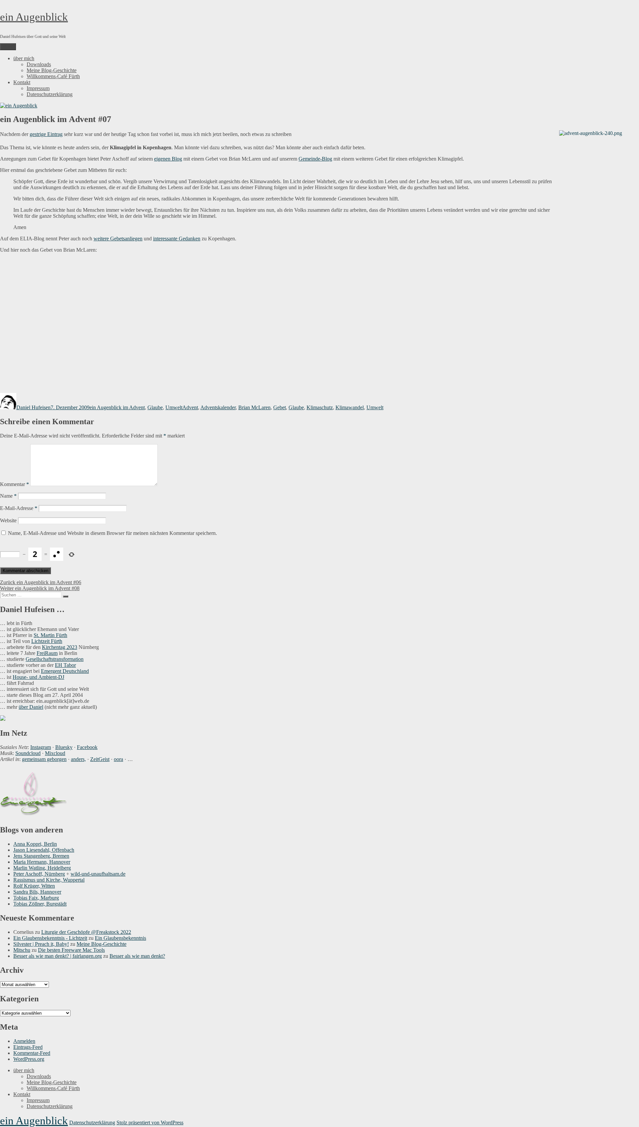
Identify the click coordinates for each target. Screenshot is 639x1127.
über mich (23, 58)
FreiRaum (47, 653)
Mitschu (21, 950)
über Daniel (31, 707)
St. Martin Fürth (50, 635)
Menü (8, 46)
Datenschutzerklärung (50, 94)
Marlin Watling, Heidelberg (42, 868)
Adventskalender (218, 407)
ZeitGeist (99, 759)
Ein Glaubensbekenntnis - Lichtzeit (50, 938)
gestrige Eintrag (46, 134)
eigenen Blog (168, 159)
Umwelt (173, 407)
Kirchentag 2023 (59, 647)
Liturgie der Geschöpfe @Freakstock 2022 (86, 932)
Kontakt (21, 82)
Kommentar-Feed (31, 1053)
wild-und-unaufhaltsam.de (98, 874)
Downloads (39, 64)
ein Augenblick (34, 17)
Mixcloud (55, 753)
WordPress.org (28, 1059)
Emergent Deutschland (65, 671)
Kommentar (14, 484)
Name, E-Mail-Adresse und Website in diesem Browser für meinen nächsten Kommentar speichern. (112, 533)
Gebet (279, 407)
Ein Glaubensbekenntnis (120, 938)
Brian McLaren (254, 407)
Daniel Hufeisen (33, 407)
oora (118, 759)
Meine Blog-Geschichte (52, 70)
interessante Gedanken (176, 238)
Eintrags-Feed (28, 1047)
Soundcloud (28, 753)
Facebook (87, 747)
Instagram (40, 747)
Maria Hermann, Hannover (41, 862)
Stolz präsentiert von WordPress (149, 1122)
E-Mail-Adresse (18, 508)
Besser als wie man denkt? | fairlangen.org (57, 956)
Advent (190, 407)
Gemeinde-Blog (315, 159)
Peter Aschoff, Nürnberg (39, 874)
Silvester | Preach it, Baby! (41, 944)
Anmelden (24, 1041)
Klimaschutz (320, 407)
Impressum (38, 88)
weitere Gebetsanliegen (118, 238)
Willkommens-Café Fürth (53, 76)
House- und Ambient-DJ (38, 677)
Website (8, 520)
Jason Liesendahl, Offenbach (43, 850)
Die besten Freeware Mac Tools (71, 950)
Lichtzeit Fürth (46, 641)
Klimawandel (349, 407)
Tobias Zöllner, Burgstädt (40, 904)
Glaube (155, 407)
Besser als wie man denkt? (137, 956)
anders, (78, 759)
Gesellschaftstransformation (55, 659)
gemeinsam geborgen (44, 759)
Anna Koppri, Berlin (35, 844)
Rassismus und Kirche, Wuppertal (49, 880)
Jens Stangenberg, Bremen (41, 856)
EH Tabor (65, 665)
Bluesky (64, 747)
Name (8, 496)
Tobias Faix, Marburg (36, 898)
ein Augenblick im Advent (117, 407)
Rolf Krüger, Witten (34, 886)
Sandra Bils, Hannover (37, 892)
